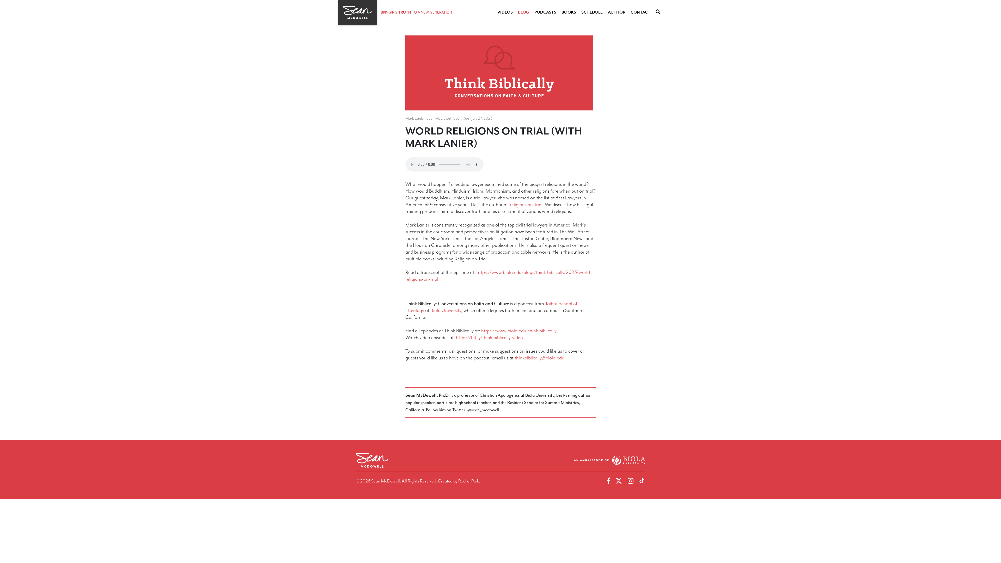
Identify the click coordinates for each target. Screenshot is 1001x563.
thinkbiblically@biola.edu (539, 358)
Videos (505, 12)
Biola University (445, 310)
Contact (640, 12)
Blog (523, 12)
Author (616, 12)
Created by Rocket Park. (459, 481)
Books (568, 12)
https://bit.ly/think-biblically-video (489, 337)
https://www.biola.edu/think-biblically (518, 331)
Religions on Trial (525, 204)
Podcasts (545, 12)
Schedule (592, 12)
